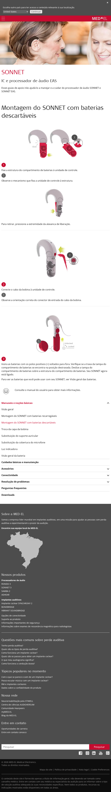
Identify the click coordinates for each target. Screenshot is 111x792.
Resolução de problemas (15, 481)
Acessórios (7, 468)
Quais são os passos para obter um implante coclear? (27, 656)
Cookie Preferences (100, 769)
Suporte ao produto (10, 619)
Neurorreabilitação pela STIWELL (17, 701)
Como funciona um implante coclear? (19, 652)
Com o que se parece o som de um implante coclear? (27, 677)
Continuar (36, 11)
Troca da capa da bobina (14, 429)
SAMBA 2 (5, 591)
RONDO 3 (6, 584)
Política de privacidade (66, 769)
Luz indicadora (9, 449)
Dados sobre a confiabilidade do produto (21, 687)
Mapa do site (46, 769)
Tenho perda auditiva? (12, 645)
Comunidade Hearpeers (13, 708)
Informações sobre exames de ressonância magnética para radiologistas (36, 626)
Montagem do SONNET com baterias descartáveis (28, 422)
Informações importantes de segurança (20, 622)
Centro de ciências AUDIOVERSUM (17, 704)
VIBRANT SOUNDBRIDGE (13, 610)
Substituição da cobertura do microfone (23, 442)
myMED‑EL (6, 711)
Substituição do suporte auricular (19, 435)
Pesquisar (99, 746)
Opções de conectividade (13, 615)
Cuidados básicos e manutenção (20, 462)
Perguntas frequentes (13, 488)
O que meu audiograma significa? (17, 660)
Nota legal (84, 769)
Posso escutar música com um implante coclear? (24, 680)
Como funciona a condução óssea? (18, 663)
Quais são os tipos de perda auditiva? (19, 649)
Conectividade (9, 475)
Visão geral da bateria (13, 455)
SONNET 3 (6, 587)
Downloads (7, 494)
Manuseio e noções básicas (17, 403)
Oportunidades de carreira (14, 728)
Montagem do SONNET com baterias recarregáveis (29, 416)
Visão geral (7, 409)
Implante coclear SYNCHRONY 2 (16, 603)
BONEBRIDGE (7, 607)
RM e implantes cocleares (13, 684)
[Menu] (3, 18)
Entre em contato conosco (13, 732)
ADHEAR (5, 594)
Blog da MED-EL (9, 715)
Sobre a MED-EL (12, 514)
